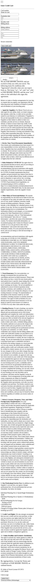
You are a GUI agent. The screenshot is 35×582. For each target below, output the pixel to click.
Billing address (5, 27)
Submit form (5, 578)
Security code (5, 22)
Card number (5, 10)
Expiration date (5, 16)
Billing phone (5, 23)
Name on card (5, 12)
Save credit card (6, 46)
